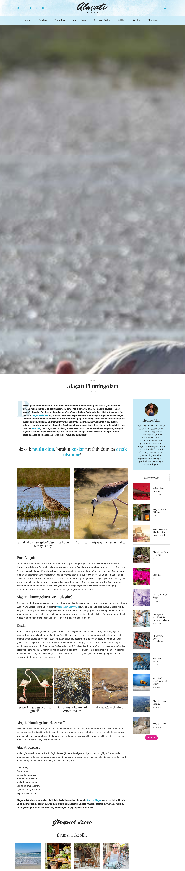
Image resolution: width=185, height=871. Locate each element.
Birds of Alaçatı (94, 800)
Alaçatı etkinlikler (40, 415)
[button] (18, 8)
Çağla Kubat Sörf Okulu (67, 607)
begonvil (36, 428)
